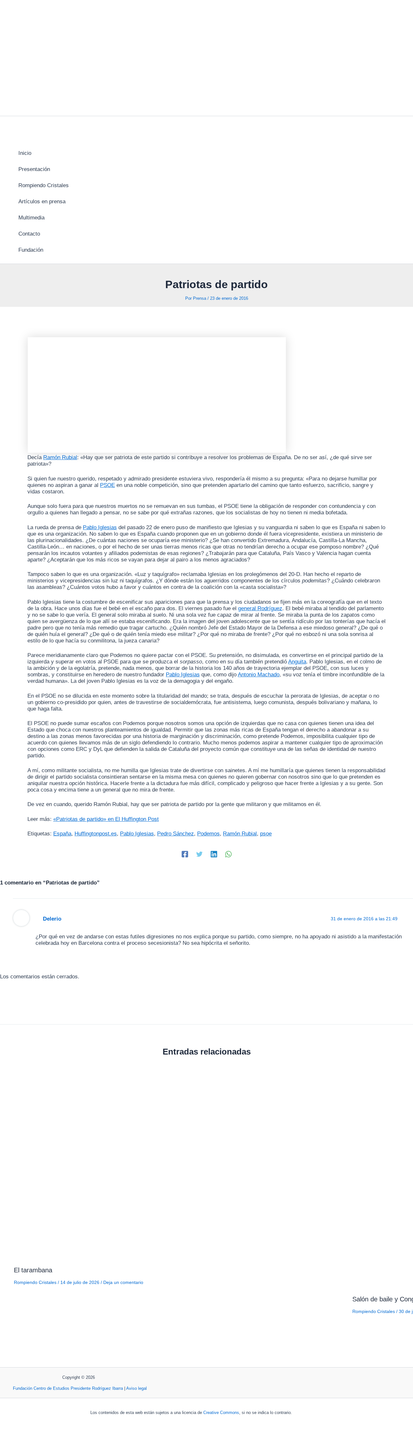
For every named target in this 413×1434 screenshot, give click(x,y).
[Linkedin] (214, 854)
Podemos (208, 834)
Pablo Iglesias (100, 527)
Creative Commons (221, 1412)
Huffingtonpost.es (96, 834)
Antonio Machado (258, 675)
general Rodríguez (260, 608)
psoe (266, 834)
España (62, 834)
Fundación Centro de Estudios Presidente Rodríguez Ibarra (68, 1388)
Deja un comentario (123, 1282)
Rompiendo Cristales (35, 1282)
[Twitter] (199, 854)
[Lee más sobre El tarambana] (179, 1255)
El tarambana (33, 1270)
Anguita (297, 662)
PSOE (107, 485)
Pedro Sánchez (175, 834)
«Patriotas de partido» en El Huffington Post (106, 819)
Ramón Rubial (60, 457)
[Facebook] (185, 854)
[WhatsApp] (228, 854)
